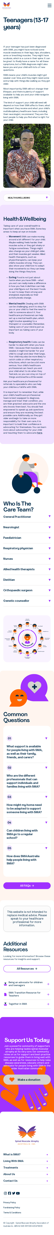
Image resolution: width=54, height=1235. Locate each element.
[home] (7, 5)
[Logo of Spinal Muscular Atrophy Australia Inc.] (27, 1135)
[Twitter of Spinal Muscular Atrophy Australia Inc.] (14, 1193)
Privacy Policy (9, 1202)
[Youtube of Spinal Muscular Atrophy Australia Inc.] (18, 1193)
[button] (27, 197)
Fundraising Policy (11, 1207)
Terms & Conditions (12, 1212)
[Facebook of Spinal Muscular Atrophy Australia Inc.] (9, 1193)
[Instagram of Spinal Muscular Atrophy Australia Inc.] (5, 1193)
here (39, 433)
